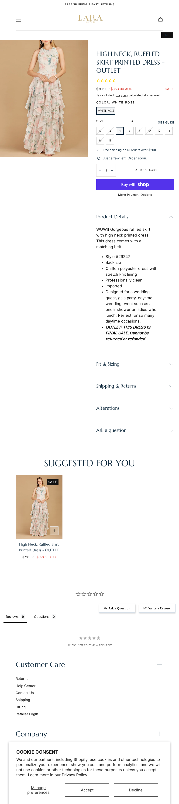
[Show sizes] (54, 530)
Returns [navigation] (22, 679)
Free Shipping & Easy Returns (89, 4)
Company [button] (31, 734)
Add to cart (146, 170)
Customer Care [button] (40, 664)
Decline (136, 790)
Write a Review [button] (159, 608)
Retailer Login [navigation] (27, 714)
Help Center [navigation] (26, 686)
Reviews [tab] (12, 616)
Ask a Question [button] (119, 608)
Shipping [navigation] (23, 700)
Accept (87, 790)
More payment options (135, 194)
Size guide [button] (166, 122)
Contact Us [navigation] (25, 693)
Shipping (122, 95)
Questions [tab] (41, 616)
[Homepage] (89, 19)
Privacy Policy (74, 775)
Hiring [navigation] (21, 707)
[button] (18, 20)
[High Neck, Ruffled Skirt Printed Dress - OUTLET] (39, 507)
